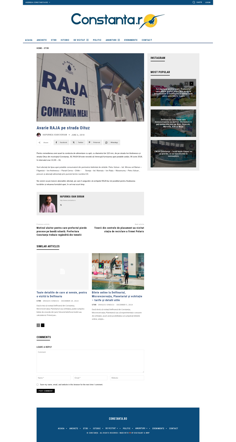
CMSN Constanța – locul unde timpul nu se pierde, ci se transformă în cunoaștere (173, 153)
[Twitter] (61, 205)
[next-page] (42, 325)
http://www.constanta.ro (68, 200)
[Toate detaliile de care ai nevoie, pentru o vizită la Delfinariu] (63, 271)
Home (39, 48)
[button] (197, 2)
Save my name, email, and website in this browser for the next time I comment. (71, 385)
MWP (148, 433)
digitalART (139, 433)
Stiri (46, 48)
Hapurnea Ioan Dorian (55, 135)
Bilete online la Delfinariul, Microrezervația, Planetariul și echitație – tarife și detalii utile (117, 296)
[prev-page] (38, 325)
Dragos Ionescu (51, 301)
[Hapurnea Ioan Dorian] (39, 135)
